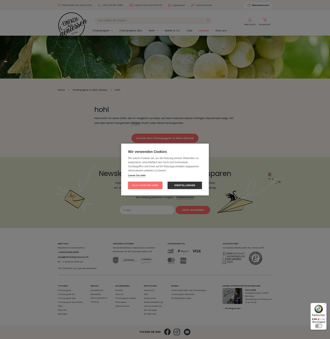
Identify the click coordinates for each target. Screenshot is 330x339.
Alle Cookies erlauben (145, 185)
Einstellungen (184, 185)
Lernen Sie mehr (137, 175)
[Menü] (324, 305)
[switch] (318, 326)
